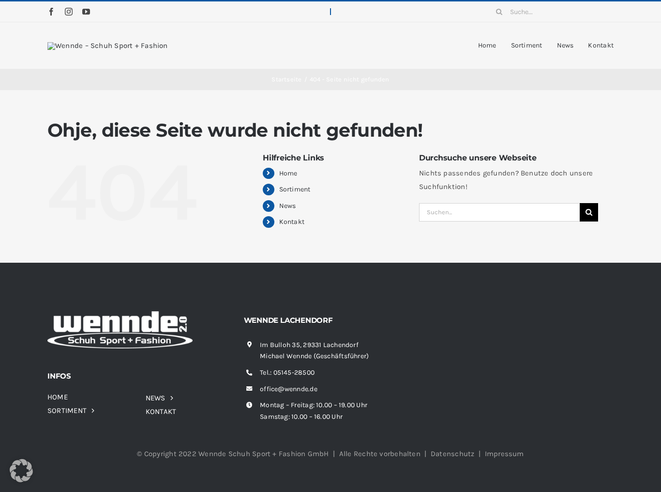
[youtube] (86, 12)
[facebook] (51, 12)
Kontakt (292, 222)
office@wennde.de (288, 389)
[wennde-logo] (107, 45)
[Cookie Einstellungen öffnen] (21, 480)
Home (288, 173)
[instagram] (69, 12)
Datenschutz (452, 453)
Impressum (504, 453)
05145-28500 (294, 372)
